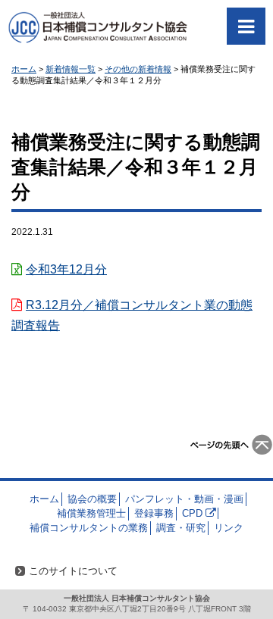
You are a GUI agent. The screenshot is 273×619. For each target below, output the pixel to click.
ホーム (44, 499)
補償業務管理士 (91, 513)
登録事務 (154, 513)
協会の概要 (92, 499)
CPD (192, 513)
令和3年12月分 (66, 269)
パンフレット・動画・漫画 (184, 499)
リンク (228, 527)
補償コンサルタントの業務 (89, 527)
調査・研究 (181, 527)
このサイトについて (73, 571)
